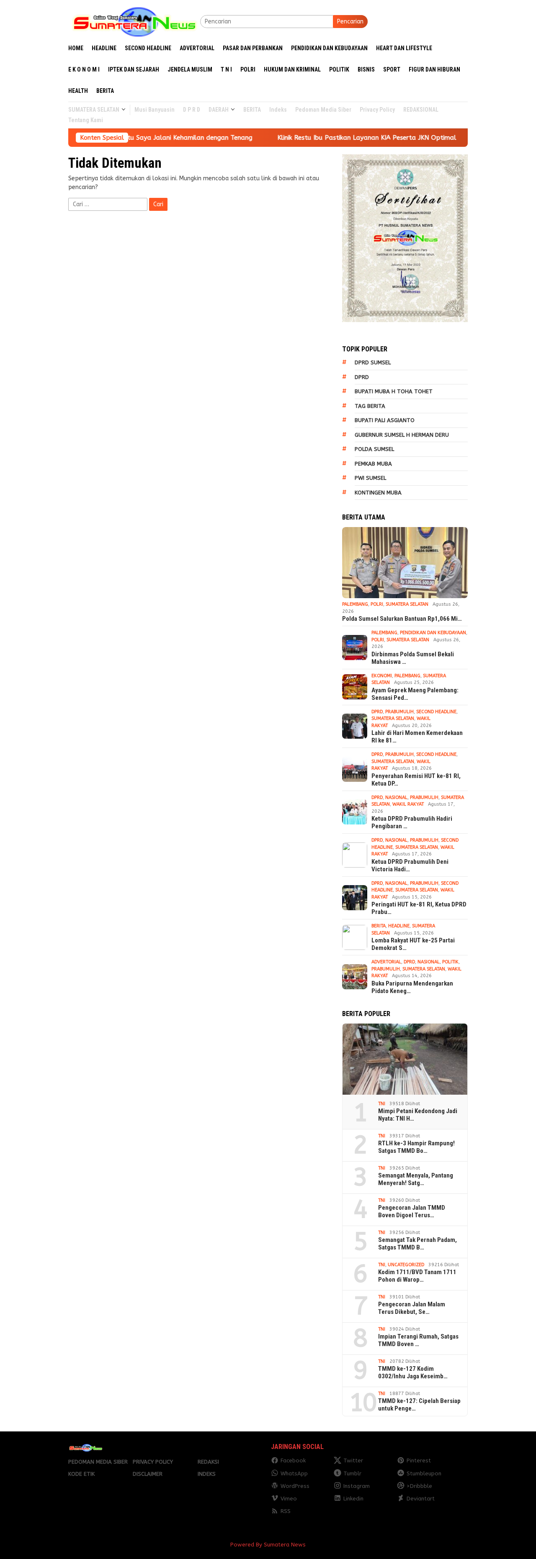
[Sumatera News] (134, 21)
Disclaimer (147, 1474)
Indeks (207, 1474)
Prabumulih (399, 711)
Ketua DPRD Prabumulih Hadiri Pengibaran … (411, 822)
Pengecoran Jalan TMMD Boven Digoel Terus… (411, 1211)
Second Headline (436, 711)
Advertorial (386, 962)
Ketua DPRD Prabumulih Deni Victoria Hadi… (409, 865)
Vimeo (289, 1498)
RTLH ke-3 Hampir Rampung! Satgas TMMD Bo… (416, 1147)
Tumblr (352, 1473)
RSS (286, 1511)
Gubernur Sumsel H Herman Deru (402, 435)
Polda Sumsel (374, 449)
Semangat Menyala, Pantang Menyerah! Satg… (415, 1179)
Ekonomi (381, 675)
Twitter (353, 1460)
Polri (377, 604)
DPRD (362, 377)
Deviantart (421, 1498)
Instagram (356, 1486)
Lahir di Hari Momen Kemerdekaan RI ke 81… (417, 736)
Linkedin (353, 1498)
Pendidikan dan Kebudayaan (433, 632)
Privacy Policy (153, 1462)
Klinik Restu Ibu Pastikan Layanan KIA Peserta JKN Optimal (329, 137)
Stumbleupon (424, 1473)
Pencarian (350, 21)
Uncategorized (406, 1264)
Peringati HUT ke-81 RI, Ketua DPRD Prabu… (418, 908)
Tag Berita (370, 406)
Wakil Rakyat (408, 804)
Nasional (396, 797)
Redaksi (208, 1462)
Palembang (355, 604)
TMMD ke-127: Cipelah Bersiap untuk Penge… (419, 1404)
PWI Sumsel (370, 478)
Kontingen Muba (378, 492)
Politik (450, 962)
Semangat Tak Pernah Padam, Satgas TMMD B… (417, 1243)
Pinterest (419, 1460)
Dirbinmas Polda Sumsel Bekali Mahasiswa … (412, 658)
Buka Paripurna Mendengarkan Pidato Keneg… (412, 987)
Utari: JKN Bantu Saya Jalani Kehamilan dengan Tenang (131, 137)
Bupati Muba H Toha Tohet (394, 391)
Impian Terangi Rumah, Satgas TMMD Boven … (418, 1340)
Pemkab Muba (373, 464)
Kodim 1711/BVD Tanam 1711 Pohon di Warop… (417, 1275)
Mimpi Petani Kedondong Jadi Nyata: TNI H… (417, 1114)
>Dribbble (419, 1486)
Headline (399, 926)
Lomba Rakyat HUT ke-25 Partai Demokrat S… (413, 944)
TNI (381, 1103)
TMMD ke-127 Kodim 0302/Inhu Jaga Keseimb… (413, 1372)
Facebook (293, 1460)
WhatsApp (294, 1473)
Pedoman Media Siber (98, 1462)
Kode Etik (81, 1474)
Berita (378, 926)
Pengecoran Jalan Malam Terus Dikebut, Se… (411, 1308)
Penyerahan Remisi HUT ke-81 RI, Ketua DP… (416, 779)
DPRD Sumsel (373, 362)
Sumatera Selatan (407, 604)
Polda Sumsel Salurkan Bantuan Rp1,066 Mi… (402, 618)
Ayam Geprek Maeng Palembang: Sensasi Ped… (415, 693)
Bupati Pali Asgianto (385, 420)
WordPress (295, 1486)
